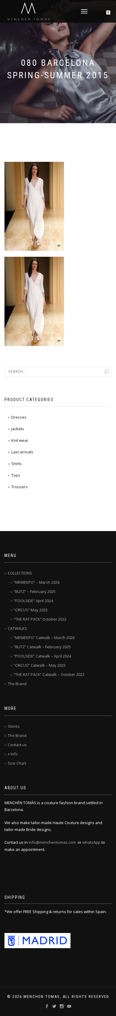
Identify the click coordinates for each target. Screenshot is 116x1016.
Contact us (17, 744)
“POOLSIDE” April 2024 (33, 600)
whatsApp (91, 842)
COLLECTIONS (20, 573)
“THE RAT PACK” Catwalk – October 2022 (49, 674)
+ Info (13, 754)
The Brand (17, 683)
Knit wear (19, 440)
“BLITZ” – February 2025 (35, 591)
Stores (14, 726)
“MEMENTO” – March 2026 (36, 582)
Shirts (16, 463)
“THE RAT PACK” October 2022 (40, 619)
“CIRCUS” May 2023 (31, 610)
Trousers (19, 486)
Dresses (18, 417)
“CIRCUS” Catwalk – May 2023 (40, 665)
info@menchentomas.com (52, 842)
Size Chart (17, 763)
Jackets (17, 428)
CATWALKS (17, 628)
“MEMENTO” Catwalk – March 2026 (44, 637)
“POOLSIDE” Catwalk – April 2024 (42, 656)
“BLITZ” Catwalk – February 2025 (42, 646)
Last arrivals (22, 452)
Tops (15, 475)
